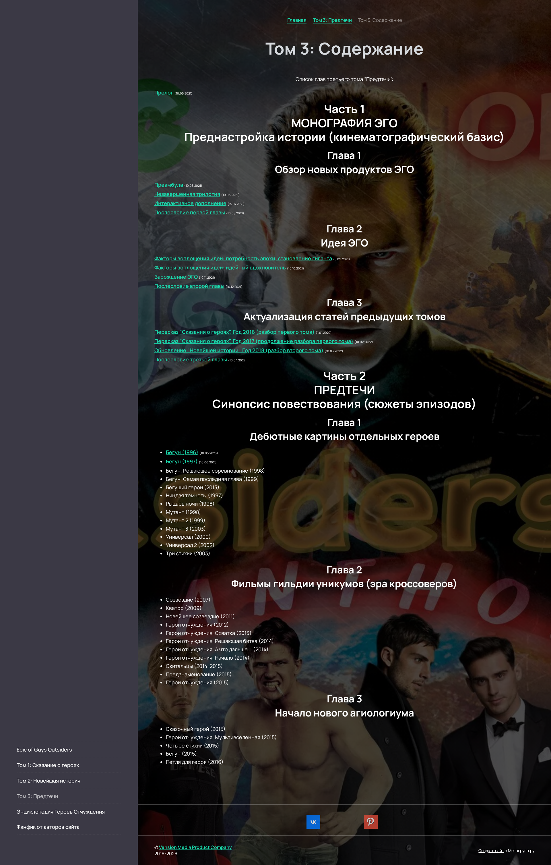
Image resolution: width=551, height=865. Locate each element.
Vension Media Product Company (195, 847)
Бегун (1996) (182, 452)
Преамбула (168, 184)
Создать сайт (491, 850)
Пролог (163, 92)
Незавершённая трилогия (187, 193)
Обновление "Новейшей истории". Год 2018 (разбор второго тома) (238, 350)
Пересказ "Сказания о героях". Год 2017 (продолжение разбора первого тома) (253, 341)
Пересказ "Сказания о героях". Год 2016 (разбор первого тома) (234, 331)
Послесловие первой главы (189, 212)
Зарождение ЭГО (176, 276)
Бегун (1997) (182, 461)
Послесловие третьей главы (190, 359)
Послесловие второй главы (189, 285)
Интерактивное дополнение (190, 203)
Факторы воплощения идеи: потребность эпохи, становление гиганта (243, 258)
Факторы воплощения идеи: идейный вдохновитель (220, 267)
